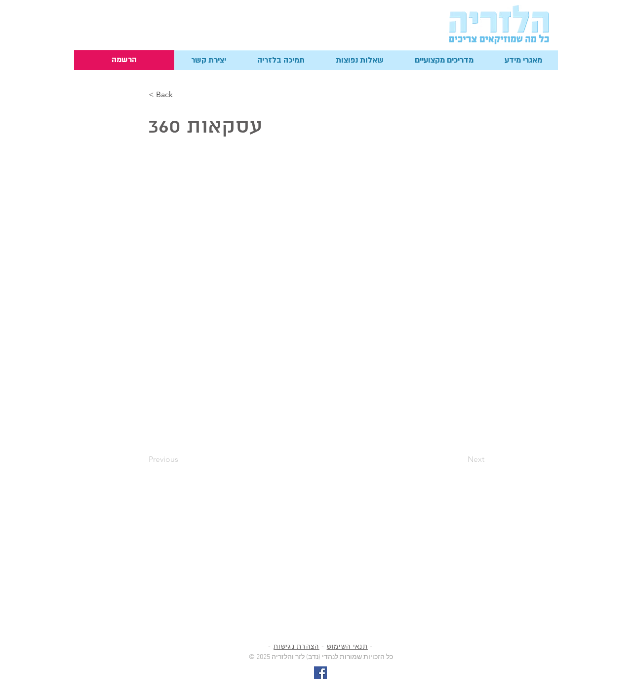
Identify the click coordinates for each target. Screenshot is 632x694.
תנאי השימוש (347, 647)
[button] (208, 60)
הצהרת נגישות (296, 647)
